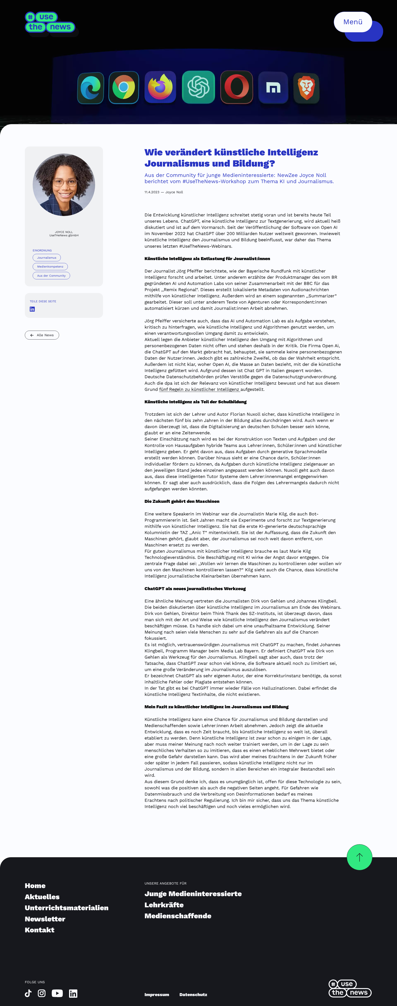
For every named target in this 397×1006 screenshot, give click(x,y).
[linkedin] (73, 993)
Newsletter (45, 919)
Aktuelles (42, 896)
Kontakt (39, 930)
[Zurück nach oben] (359, 857)
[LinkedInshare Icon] (32, 309)
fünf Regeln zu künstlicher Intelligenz (199, 389)
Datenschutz (193, 994)
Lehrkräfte (164, 904)
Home (35, 885)
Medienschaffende (178, 915)
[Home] (52, 24)
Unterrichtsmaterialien (67, 907)
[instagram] (41, 993)
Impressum (157, 994)
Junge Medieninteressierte (193, 893)
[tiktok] (28, 993)
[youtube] (57, 993)
